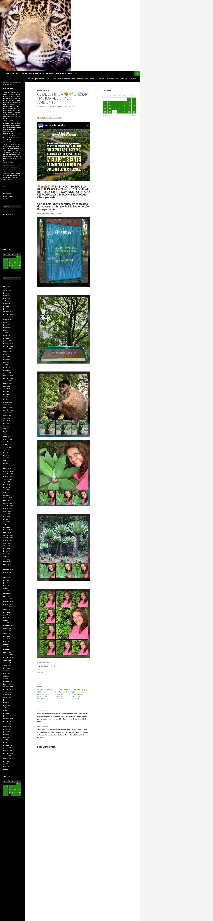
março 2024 (6, 367)
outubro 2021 (7, 444)
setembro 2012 (7, 726)
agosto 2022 (7, 418)
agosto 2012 (7, 729)
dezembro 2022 (8, 407)
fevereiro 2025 (7, 338)
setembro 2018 (7, 543)
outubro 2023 (7, 381)
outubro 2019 (7, 508)
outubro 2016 (7, 604)
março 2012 (6, 742)
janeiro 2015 (7, 652)
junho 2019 (6, 519)
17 (105, 109)
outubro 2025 (7, 317)
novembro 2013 (8, 689)
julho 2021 (6, 452)
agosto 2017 (7, 577)
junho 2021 (6, 455)
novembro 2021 (8, 442)
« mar (105, 115)
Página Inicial (134, 79)
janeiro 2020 (7, 500)
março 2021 (6, 463)
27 (119, 112)
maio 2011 (6, 766)
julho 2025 (6, 325)
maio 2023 (6, 394)
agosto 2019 (7, 514)
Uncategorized (43, 90)
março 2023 (6, 399)
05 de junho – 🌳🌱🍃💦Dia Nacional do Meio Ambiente (45, 692)
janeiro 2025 (7, 341)
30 (134, 112)
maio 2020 (6, 490)
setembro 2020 (7, 479)
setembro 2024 (7, 351)
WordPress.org (7, 199)
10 (105, 105)
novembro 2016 (8, 601)
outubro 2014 (7, 660)
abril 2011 (6, 769)
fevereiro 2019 (7, 530)
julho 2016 (6, 612)
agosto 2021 (7, 450)
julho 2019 (6, 516)
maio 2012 (6, 737)
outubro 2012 (7, 724)
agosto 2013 (7, 697)
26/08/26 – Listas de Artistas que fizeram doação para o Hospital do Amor (11, 167)
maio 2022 (6, 426)
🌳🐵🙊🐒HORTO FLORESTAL (49, 117)
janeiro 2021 (7, 468)
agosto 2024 (7, 354)
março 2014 (6, 679)
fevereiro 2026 (7, 306)
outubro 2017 (7, 572)
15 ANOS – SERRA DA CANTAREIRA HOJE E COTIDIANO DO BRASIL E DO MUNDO (40, 73)
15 (129, 105)
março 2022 (6, 431)
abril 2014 (6, 676)
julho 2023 (6, 389)
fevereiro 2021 (7, 466)
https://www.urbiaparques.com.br (50, 213)
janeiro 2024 (7, 373)
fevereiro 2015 (7, 649)
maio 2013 (6, 705)
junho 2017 (6, 583)
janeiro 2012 (7, 748)
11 (110, 105)
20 (119, 109)
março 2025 (6, 335)
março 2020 (6, 495)
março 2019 (6, 527)
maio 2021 (6, 458)
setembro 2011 (7, 758)
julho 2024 (6, 357)
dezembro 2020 (8, 471)
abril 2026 (6, 301)
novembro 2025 (8, 314)
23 (134, 109)
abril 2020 (6, 492)
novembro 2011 (8, 753)
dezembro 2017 (8, 567)
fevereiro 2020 (7, 498)
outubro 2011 (7, 756)
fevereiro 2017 (7, 593)
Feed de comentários (9, 196)
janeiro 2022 (7, 436)
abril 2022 (6, 428)
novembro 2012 (8, 721)
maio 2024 (6, 362)
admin (53, 106)
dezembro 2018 (8, 535)
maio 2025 (6, 330)
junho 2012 (6, 734)
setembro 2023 (7, 383)
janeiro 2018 (7, 564)
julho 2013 (6, 700)
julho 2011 (6, 761)
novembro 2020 (8, 474)
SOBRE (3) (124, 79)
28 (124, 112)
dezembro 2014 (8, 655)
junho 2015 (6, 639)
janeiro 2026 (7, 309)
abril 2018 (6, 556)
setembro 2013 (7, 694)
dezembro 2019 (8, 503)
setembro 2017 (7, 575)
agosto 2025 (7, 322)
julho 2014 (6, 668)
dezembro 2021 (8, 439)
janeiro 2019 (7, 532)
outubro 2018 (7, 540)
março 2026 (6, 303)
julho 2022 (6, 420)
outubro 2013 (7, 692)
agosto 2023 (7, 386)
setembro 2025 (7, 319)
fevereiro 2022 (7, 434)
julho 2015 (6, 636)
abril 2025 (6, 333)
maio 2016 (6, 617)
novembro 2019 (8, 506)
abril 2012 (6, 740)
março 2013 (6, 710)
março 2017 (6, 591)
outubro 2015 (7, 628)
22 (129, 109)
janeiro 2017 (7, 596)
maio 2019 (6, 522)
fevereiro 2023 (7, 402)
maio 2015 (6, 641)
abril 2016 (6, 620)
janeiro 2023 (7, 405)
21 (124, 109)
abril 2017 (6, 588)
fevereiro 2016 (7, 625)
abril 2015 (6, 644)
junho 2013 (6, 702)
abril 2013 (6, 708)
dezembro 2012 (8, 718)
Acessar (5, 191)
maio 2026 (6, 298)
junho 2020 (6, 487)
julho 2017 (6, 580)
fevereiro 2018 (7, 561)
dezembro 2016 (8, 599)
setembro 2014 (7, 663)
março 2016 (6, 623)
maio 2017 (6, 585)
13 (119, 105)
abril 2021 (6, 460)
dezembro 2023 (8, 375)
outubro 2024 (7, 349)
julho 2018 (6, 548)
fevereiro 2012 (7, 745)
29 (129, 112)
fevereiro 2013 (7, 713)
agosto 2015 (7, 633)
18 (110, 109)
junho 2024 (6, 359)
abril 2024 (6, 365)
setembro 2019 (7, 511)
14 (124, 105)
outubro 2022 (7, 413)
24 (105, 112)
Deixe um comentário (67, 106)
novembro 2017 (8, 569)
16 (134, 105)
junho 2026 (6, 295)
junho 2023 (6, 391)
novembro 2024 (8, 346)
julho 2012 (6, 732)
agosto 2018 (7, 546)
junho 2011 (6, 764)
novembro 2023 (8, 378)
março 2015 (6, 647)
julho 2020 (6, 484)
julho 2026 (6, 293)
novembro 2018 (8, 538)
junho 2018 (6, 551)
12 (114, 105)
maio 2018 (6, 553)
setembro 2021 (7, 447)
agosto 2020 (7, 482)
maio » (133, 115)
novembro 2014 (8, 657)
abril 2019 (6, 524)
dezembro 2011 (8, 750)
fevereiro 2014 (7, 681)
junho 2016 (6, 615)
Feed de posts (7, 193)
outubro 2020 (7, 476)
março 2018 (6, 559)
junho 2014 (6, 671)
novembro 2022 (8, 410)
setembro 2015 (7, 631)
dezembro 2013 (8, 686)
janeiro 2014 (7, 684)
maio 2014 (6, 673)
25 (110, 112)
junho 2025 (6, 327)
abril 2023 (6, 397)
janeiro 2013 (7, 716)
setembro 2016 (7, 607)
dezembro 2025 (8, 311)
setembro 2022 (7, 415)
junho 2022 (6, 423)
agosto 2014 (7, 665)
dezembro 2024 (8, 343)
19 (114, 109)
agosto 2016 (7, 609)
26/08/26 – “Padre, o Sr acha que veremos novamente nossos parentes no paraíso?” (11, 175)
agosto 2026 (7, 290)
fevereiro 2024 (7, 370)
